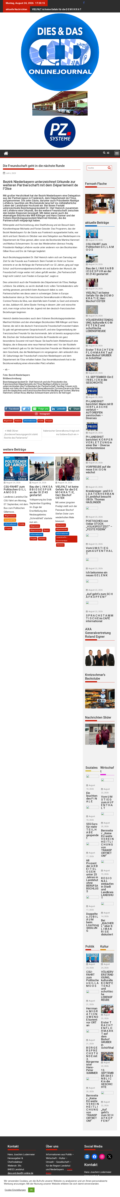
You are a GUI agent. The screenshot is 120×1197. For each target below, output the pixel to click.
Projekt (49, 421)
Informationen (30, 421)
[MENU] (117, 153)
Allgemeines (10, 516)
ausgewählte (10, 520)
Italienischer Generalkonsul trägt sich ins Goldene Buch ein (61, 432)
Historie (18, 421)
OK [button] (31, 1190)
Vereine (60, 545)
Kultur (104, 946)
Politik (40, 421)
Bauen (46, 530)
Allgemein (8, 421)
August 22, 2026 (95, 544)
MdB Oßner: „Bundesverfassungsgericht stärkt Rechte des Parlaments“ (21, 434)
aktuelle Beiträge (97, 223)
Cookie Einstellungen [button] (15, 1190)
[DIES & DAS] (6, 153)
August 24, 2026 (13, 483)
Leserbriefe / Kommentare (61, 539)
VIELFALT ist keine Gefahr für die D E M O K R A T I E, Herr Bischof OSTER (69, 9)
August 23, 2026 (95, 346)
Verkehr (42, 539)
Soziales (91, 767)
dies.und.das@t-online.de (20, 1173)
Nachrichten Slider (98, 717)
